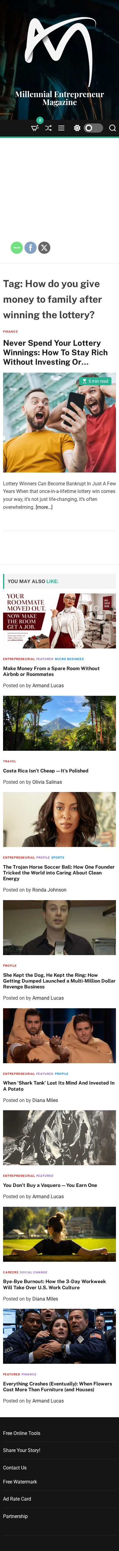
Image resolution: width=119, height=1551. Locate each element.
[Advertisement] (59, 200)
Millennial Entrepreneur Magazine (59, 98)
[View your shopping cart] (35, 128)
